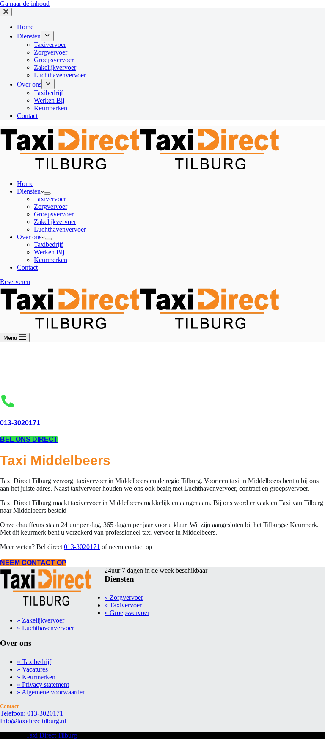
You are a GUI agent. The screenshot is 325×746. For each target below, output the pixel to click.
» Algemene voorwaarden (51, 692)
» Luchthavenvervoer (45, 627)
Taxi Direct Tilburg (51, 735)
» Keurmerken (36, 676)
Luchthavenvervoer (60, 229)
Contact (27, 267)
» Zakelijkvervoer (40, 620)
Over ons (29, 236)
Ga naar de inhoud (25, 3)
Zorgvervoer (50, 206)
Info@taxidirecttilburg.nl (33, 720)
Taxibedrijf (48, 244)
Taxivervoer (50, 198)
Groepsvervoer (54, 214)
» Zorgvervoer (124, 597)
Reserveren (15, 281)
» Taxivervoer (123, 605)
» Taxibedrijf (34, 661)
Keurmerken (50, 259)
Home (25, 183)
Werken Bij (49, 252)
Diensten (29, 191)
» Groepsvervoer (127, 612)
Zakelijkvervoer (55, 221)
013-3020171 (20, 422)
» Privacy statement (43, 684)
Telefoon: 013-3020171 (31, 713)
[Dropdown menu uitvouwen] (47, 193)
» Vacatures (32, 669)
